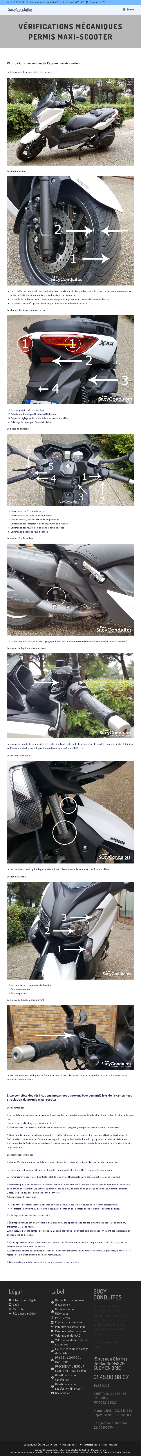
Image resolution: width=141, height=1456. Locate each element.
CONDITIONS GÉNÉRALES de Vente (40, 1444)
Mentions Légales (68, 1444)
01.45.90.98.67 (17, 2)
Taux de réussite (109, 1444)
